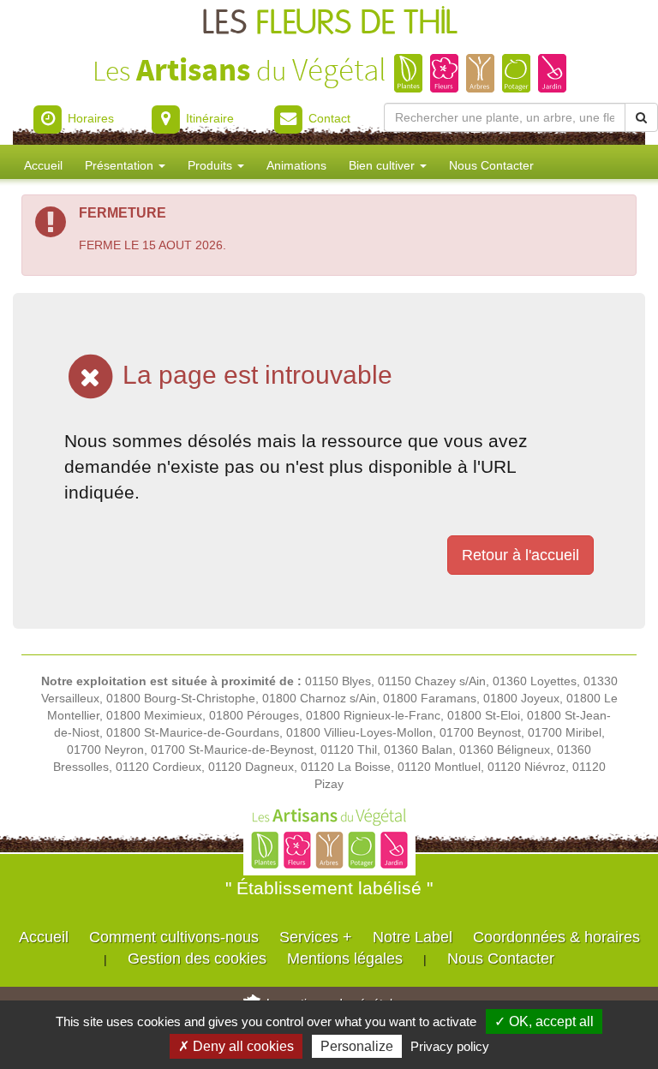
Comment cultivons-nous (174, 937)
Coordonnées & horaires (556, 937)
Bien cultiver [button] (383, 165)
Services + (315, 937)
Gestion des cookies (197, 958)
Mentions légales (345, 958)
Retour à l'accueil (520, 555)
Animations (296, 165)
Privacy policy (449, 1046)
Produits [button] (212, 165)
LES (329, 23)
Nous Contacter (491, 165)
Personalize (356, 1046)
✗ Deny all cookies (236, 1046)
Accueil (43, 165)
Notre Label (412, 937)
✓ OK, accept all (544, 1021)
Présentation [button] (121, 165)
